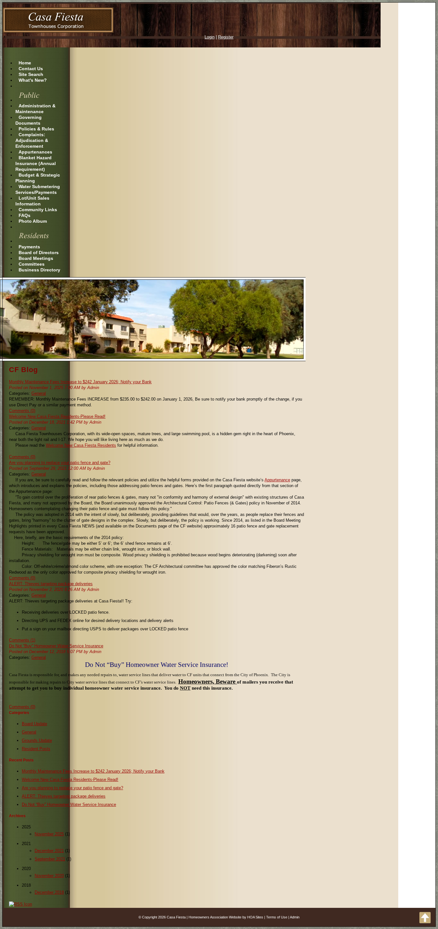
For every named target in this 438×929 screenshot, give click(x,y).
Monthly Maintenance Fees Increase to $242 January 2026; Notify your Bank (80, 381)
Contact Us (31, 68)
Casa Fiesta (176, 917)
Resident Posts (36, 748)
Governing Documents (28, 120)
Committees (32, 264)
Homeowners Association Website (215, 917)
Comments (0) (22, 410)
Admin (294, 917)
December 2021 (49, 850)
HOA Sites (255, 917)
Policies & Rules (36, 128)
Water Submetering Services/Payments (37, 189)
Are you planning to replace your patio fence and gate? (59, 462)
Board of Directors (39, 252)
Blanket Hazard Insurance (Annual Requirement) (35, 163)
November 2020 (49, 875)
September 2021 (50, 859)
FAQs (24, 215)
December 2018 (49, 892)
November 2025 (49, 834)
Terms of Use (276, 917)
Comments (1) (22, 640)
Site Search (31, 74)
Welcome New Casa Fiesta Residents (81, 445)
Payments (29, 246)
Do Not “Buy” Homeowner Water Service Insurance (56, 645)
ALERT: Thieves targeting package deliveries (51, 583)
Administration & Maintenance (35, 108)
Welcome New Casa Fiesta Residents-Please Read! (57, 416)
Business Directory (39, 269)
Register (225, 37)
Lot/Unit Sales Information (32, 200)
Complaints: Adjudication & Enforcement (31, 140)
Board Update (34, 723)
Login (210, 37)
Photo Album (33, 221)
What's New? (33, 80)
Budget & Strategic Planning (37, 177)
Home (25, 62)
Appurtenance (277, 479)
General (38, 393)
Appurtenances (35, 151)
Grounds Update (37, 740)
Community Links (38, 209)
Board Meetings (36, 258)
